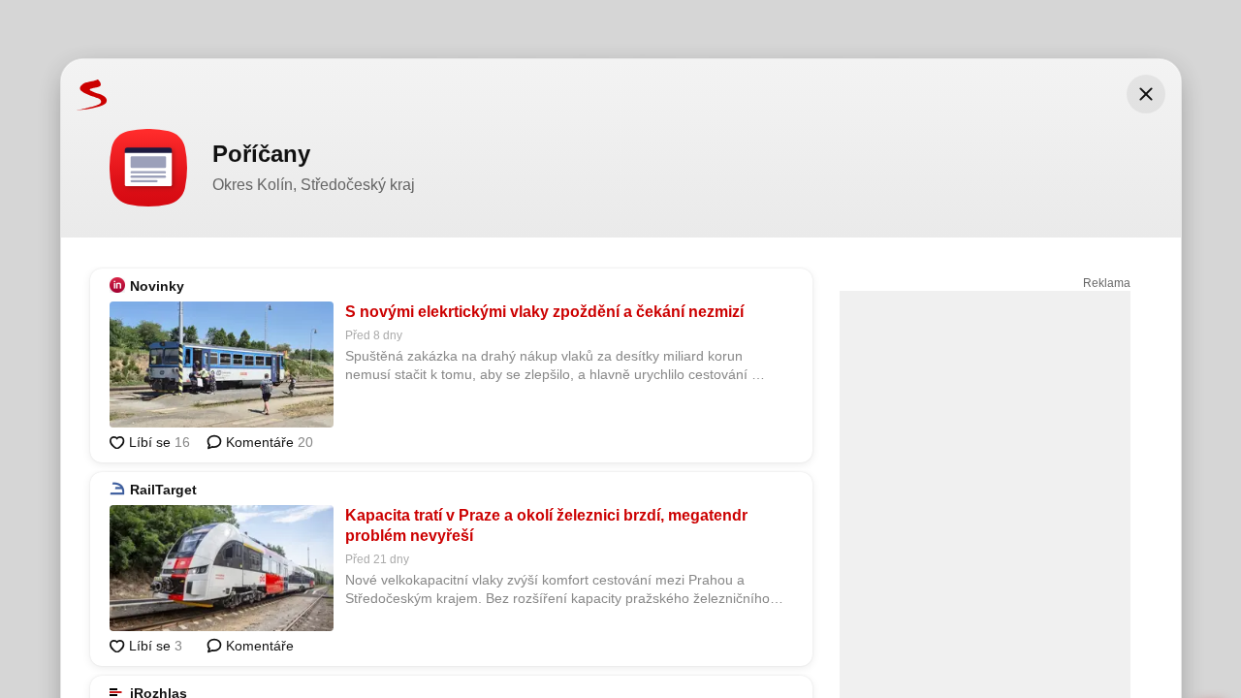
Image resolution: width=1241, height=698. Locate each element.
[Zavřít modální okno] (1146, 94)
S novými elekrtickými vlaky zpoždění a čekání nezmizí (544, 311)
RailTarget (163, 489)
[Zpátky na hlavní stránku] (84, 94)
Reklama (1106, 283)
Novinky (157, 286)
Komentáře (267, 442)
